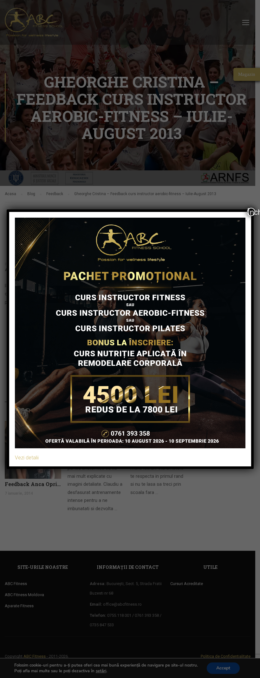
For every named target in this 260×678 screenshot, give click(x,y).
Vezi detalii (27, 458)
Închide (251, 212)
